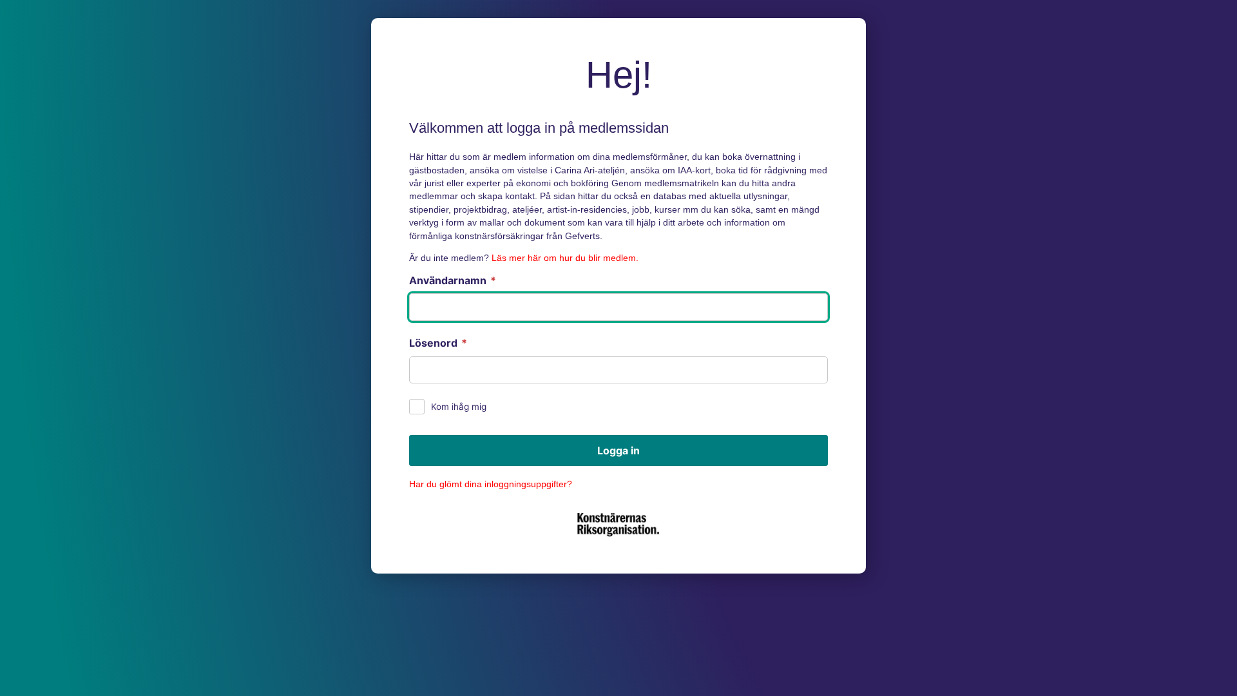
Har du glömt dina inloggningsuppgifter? (490, 484)
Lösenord (438, 342)
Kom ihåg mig (458, 406)
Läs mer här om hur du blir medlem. (565, 258)
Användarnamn (452, 280)
